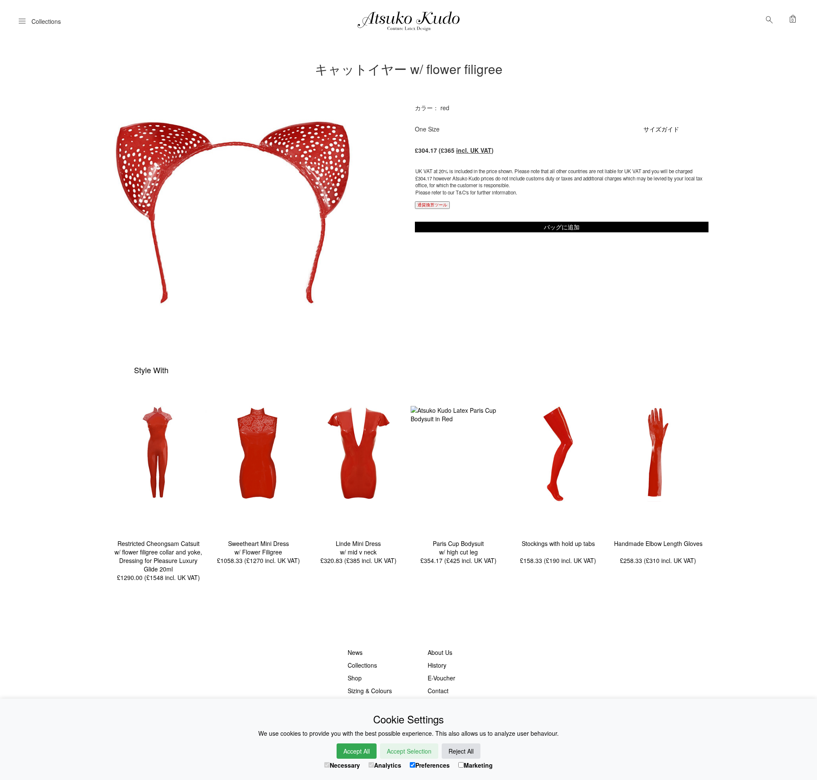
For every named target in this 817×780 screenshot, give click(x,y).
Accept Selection (409, 751)
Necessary (345, 765)
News (355, 652)
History (437, 665)
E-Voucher (441, 678)
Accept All (356, 751)
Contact (438, 690)
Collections (362, 665)
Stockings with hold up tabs (558, 543)
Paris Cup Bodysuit (458, 543)
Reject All (461, 751)
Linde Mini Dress (358, 543)
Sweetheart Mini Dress (258, 543)
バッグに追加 (562, 227)
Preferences (432, 765)
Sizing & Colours (370, 690)
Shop (355, 678)
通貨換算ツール (432, 205)
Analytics (387, 765)
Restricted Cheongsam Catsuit (158, 543)
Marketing (478, 765)
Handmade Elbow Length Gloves (658, 543)
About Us (440, 652)
